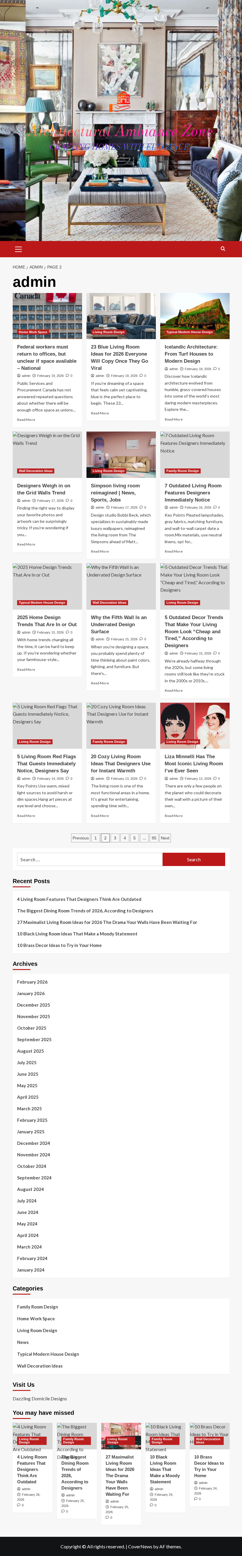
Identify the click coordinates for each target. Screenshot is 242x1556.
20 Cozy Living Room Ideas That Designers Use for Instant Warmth (121, 764)
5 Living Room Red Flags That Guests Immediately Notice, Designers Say (46, 764)
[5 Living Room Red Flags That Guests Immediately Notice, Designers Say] (47, 726)
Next (165, 838)
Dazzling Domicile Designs (40, 1398)
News (23, 1342)
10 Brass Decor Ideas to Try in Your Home (59, 945)
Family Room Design (182, 471)
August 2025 (30, 1051)
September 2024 (34, 1177)
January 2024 (31, 1269)
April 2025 (28, 1097)
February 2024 (32, 1258)
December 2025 (33, 1005)
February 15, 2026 (50, 632)
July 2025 (27, 1062)
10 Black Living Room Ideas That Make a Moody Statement (77, 933)
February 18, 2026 (198, 369)
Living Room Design (109, 332)
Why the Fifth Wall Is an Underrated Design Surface (119, 624)
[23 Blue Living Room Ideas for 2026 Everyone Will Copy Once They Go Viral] (121, 316)
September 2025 (34, 1039)
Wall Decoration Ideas (36, 471)
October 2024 (31, 1166)
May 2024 (27, 1223)
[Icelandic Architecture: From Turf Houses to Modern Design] (195, 316)
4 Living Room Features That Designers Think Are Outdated (79, 899)
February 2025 (32, 1120)
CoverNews (140, 1546)
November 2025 (33, 1016)
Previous (81, 838)
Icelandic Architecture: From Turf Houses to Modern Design (191, 354)
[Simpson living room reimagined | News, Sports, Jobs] (121, 455)
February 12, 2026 (198, 778)
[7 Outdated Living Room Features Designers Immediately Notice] (195, 455)
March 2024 (29, 1246)
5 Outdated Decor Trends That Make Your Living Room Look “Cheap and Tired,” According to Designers (194, 631)
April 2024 (28, 1235)
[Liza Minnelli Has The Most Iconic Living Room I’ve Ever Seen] (195, 726)
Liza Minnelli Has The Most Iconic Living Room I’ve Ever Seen (194, 764)
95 (154, 838)
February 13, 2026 (124, 778)
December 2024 (33, 1143)
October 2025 (31, 1028)
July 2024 (27, 1200)
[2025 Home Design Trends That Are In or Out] (47, 586)
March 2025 (29, 1108)
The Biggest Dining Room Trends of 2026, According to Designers (85, 910)
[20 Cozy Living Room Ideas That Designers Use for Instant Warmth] (121, 726)
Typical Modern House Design (189, 332)
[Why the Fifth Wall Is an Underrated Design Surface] (121, 586)
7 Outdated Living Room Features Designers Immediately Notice (193, 493)
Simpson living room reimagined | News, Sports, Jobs (115, 493)
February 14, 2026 (50, 778)
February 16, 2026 (198, 507)
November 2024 (33, 1154)
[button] (18, 248)
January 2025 (31, 1131)
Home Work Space (33, 332)
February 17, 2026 (50, 500)
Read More (26, 419)
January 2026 (31, 993)
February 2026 (32, 981)
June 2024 (27, 1212)
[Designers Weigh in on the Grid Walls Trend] (47, 455)
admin (26, 375)
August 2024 (30, 1189)
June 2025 (27, 1074)
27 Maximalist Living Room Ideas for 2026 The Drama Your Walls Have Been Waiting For (107, 922)
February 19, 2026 (50, 375)
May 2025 (27, 1085)
